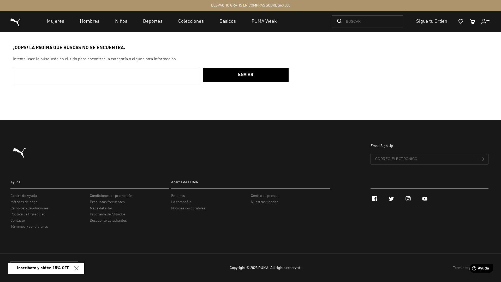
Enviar (245, 75)
